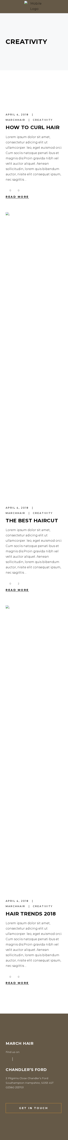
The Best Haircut (32, 521)
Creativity (43, 119)
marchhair (16, 119)
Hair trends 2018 (31, 914)
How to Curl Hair (33, 127)
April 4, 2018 (18, 114)
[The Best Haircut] (34, 354)
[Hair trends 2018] (34, 748)
